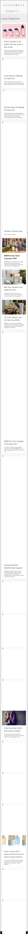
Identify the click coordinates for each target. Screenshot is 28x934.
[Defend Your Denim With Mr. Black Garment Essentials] (14, 718)
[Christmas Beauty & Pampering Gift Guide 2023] (14, 97)
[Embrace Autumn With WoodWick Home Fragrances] (14, 508)
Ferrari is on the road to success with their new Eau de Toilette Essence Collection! (13, 854)
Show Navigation (22, 13)
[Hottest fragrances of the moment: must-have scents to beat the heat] (14, 31)
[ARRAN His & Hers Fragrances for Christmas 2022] (14, 384)
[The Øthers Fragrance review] (14, 174)
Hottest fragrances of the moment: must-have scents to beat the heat (13, 44)
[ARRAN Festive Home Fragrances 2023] (14, 245)
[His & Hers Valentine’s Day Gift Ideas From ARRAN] (14, 307)
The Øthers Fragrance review (13, 231)
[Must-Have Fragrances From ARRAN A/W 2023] (14, 277)
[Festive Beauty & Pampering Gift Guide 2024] (14, 65)
